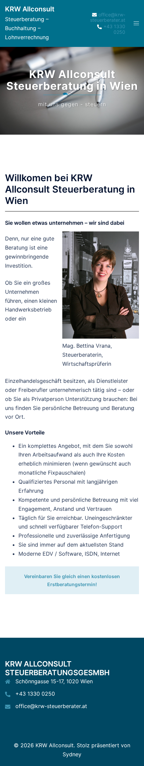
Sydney (72, 754)
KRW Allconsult (30, 9)
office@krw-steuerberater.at (51, 706)
